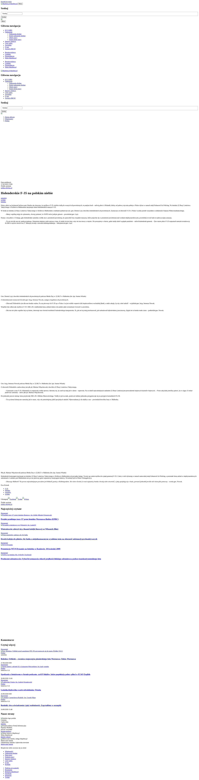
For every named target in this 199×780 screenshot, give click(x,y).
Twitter (7, 777)
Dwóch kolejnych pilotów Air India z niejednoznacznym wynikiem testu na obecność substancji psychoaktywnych (49, 539)
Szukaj (4, 13)
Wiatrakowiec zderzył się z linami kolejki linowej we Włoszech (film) (29, 529)
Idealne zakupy (6, 737)
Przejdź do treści (6, 2)
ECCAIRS (8, 30)
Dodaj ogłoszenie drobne (17, 36)
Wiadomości (9, 119)
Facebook (8, 774)
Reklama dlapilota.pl (11, 772)
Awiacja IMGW (10, 49)
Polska (7, 121)
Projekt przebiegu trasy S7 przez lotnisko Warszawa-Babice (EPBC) (29, 519)
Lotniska (8, 54)
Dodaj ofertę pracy (15, 39)
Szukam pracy (9, 757)
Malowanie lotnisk (7, 744)
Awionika (8, 45)
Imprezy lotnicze (10, 41)
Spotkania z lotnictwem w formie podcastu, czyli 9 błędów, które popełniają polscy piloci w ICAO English (45, 674)
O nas (7, 47)
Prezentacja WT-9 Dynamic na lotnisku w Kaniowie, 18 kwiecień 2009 (30, 549)
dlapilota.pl (14, 4)
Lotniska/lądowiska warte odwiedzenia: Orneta (21, 690)
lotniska (3, 202)
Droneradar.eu (9, 56)
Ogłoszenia (8, 32)
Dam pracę (8, 755)
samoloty (4, 198)
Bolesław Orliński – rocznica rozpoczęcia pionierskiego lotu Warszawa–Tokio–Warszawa (38, 659)
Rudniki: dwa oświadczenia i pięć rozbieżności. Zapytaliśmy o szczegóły (31, 705)
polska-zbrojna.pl (6, 188)
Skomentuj (4, 513)
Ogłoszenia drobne (15, 34)
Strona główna (10, 117)
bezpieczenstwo (6, 731)
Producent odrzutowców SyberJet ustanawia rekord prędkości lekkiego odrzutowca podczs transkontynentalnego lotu (51, 559)
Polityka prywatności (12, 768)
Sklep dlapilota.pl (10, 58)
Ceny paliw (9, 43)
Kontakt (7, 764)
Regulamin (8, 770)
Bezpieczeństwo (10, 52)
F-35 (6, 489)
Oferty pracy (13, 38)
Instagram (8, 775)
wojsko (3, 200)
